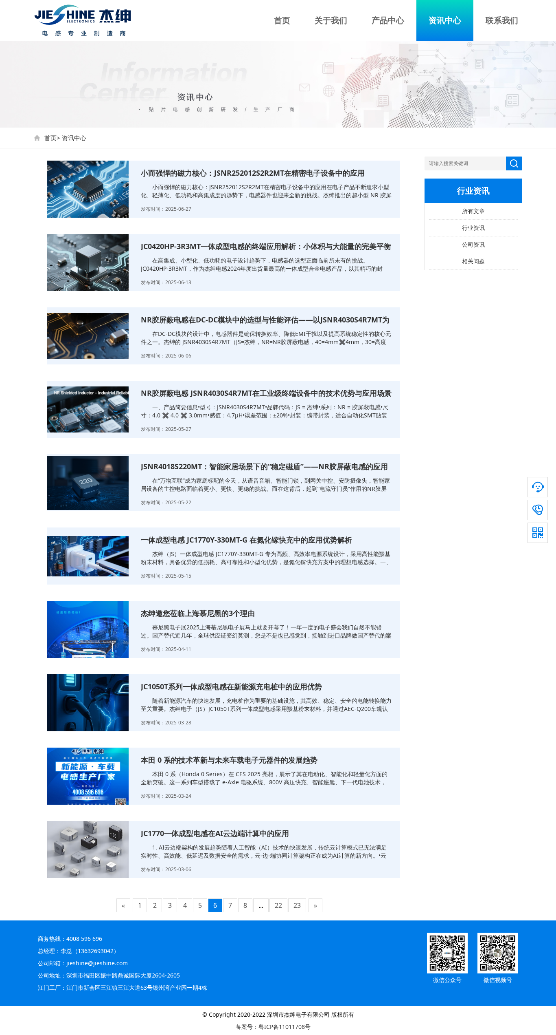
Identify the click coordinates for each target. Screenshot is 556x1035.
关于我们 (331, 20)
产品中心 (388, 20)
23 (297, 905)
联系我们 (502, 20)
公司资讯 (473, 244)
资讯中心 (445, 20)
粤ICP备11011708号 (284, 1027)
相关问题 (473, 261)
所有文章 (473, 211)
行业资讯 (473, 228)
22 (278, 905)
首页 (282, 20)
